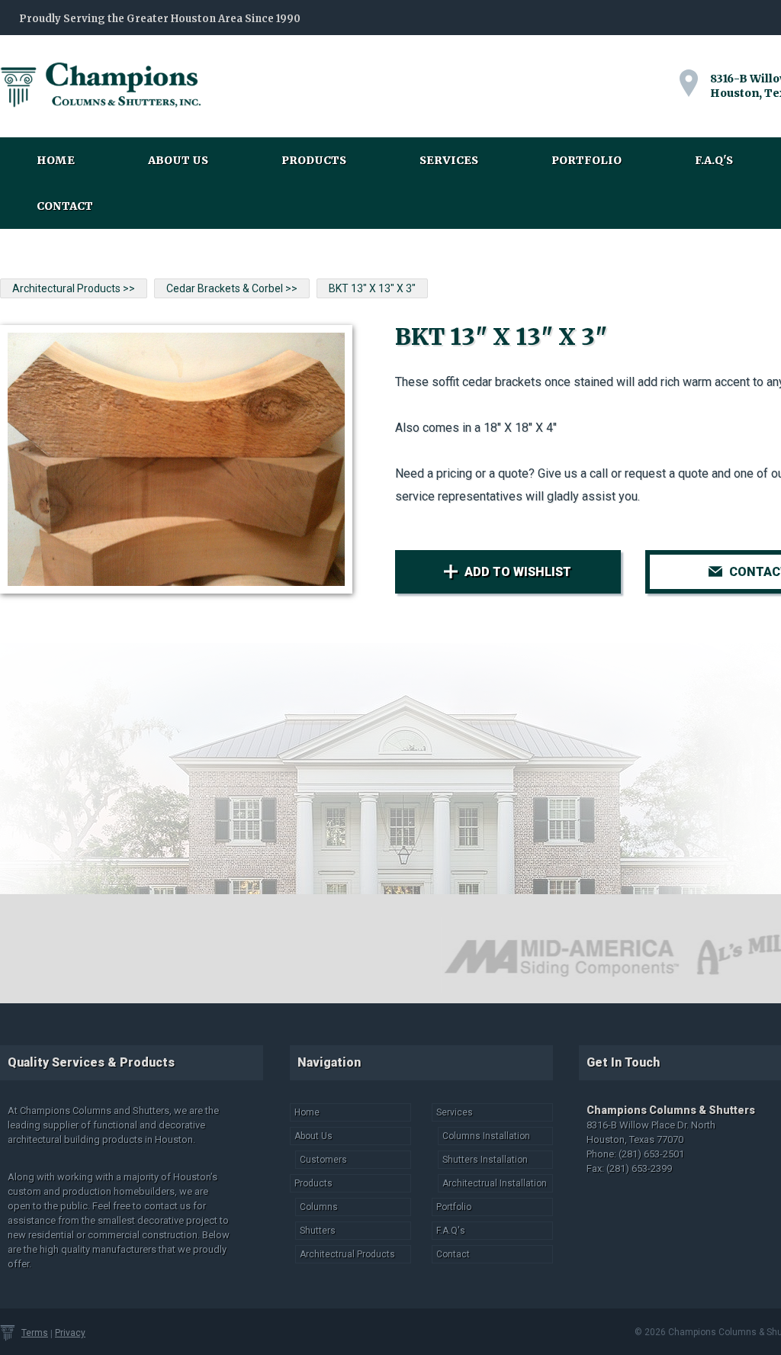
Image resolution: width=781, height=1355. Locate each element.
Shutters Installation (485, 1159)
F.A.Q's (714, 160)
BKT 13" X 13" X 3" (372, 288)
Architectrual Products (347, 1254)
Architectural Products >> (73, 288)
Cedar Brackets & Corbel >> (231, 288)
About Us (178, 160)
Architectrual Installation (494, 1183)
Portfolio (586, 160)
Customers (323, 1159)
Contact (65, 206)
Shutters (318, 1230)
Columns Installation (486, 1136)
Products (313, 160)
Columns (319, 1207)
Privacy (70, 1332)
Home (56, 160)
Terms (34, 1332)
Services (448, 160)
